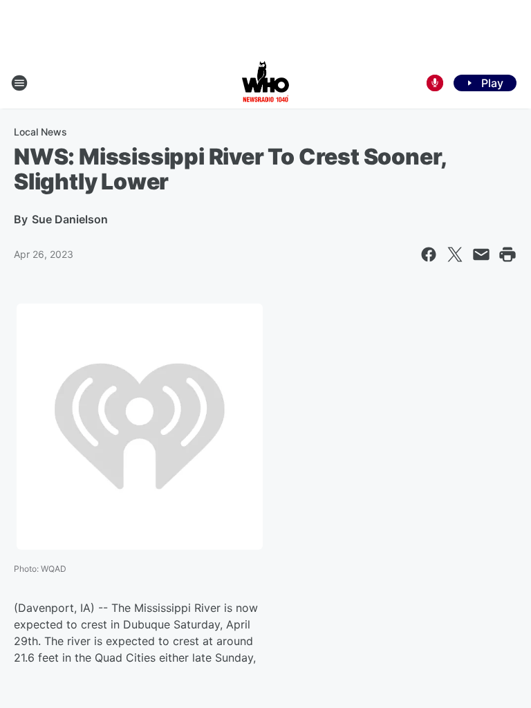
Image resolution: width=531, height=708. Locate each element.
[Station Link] (265, 83)
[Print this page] (507, 254)
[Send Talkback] (435, 83)
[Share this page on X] (455, 254)
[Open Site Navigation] (19, 83)
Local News (40, 132)
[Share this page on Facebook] (428, 254)
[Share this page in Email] (481, 254)
